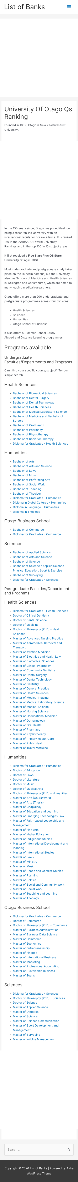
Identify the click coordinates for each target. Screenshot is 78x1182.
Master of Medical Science (31, 706)
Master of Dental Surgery (30, 675)
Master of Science (25, 1016)
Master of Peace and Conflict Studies (38, 870)
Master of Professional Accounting (36, 966)
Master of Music (24, 866)
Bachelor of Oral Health (28, 425)
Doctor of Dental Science (30, 620)
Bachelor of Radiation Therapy (33, 439)
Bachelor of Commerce (28, 529)
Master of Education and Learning (35, 811)
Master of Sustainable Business (34, 971)
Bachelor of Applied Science (32, 552)
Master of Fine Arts (25, 829)
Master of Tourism (25, 975)
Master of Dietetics (25, 1011)
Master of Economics (27, 943)
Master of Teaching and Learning (35, 893)
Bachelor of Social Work (29, 484)
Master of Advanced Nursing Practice (38, 638)
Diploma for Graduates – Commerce (37, 534)
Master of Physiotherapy (29, 734)
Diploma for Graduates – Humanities (37, 498)
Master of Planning (25, 875)
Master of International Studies (33, 852)
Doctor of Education (26, 770)
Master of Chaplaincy (27, 806)
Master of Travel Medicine (30, 748)
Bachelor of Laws (24, 470)
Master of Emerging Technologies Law (38, 816)
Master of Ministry (25, 861)
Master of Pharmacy (26, 729)
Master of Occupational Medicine (35, 716)
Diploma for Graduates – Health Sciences (40, 443)
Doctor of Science (25, 1002)
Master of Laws (23, 857)
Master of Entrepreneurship (31, 948)
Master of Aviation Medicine (31, 652)
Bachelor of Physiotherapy (30, 434)
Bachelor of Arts (24, 461)
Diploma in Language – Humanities (36, 507)
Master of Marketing (26, 962)
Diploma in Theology (26, 511)
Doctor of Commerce (27, 921)
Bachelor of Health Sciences (32, 407)
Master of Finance (25, 952)
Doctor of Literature (26, 779)
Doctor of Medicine (25, 624)
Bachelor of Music (25, 475)
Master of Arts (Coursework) (32, 798)
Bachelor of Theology (27, 493)
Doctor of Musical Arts (28, 788)
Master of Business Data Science (35, 934)
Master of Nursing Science (30, 711)
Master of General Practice (31, 688)
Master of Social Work (27, 889)
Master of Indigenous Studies (32, 839)
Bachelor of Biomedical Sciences (35, 393)
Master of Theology (26, 898)
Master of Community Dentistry (34, 670)
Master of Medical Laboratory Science (38, 702)
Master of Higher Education (31, 834)
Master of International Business (34, 957)
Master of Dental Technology (32, 679)
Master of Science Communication (36, 1021)
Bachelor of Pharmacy (28, 429)
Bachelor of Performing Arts (31, 479)
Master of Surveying (26, 1034)
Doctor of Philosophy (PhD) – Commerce (40, 925)
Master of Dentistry (26, 684)
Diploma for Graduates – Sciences (35, 579)
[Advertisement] (39, 58)
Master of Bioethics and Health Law (37, 656)
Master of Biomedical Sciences (33, 661)
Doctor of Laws (23, 775)
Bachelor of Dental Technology (33, 402)
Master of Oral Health (27, 725)
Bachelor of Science (26, 561)
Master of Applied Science (30, 1007)
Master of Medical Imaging (30, 697)
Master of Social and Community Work (38, 884)
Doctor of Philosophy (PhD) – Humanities (40, 793)
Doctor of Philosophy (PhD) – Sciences (39, 998)
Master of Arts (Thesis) (28, 802)
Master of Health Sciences (30, 693)
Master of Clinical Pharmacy (32, 665)
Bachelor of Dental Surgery (31, 398)
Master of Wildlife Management (34, 1039)
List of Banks (24, 7)
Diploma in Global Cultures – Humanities (39, 502)
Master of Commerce (27, 939)
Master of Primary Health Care (33, 738)
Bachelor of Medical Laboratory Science (40, 411)
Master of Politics (24, 880)
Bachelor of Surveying (28, 575)
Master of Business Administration (35, 929)
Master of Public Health (28, 743)
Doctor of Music (23, 784)
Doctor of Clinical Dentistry (31, 615)
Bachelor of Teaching (27, 489)
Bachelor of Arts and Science (32, 466)
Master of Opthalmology (29, 720)
